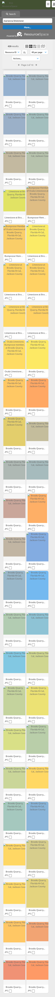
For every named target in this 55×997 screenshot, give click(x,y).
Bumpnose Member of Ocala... (20, 256)
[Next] (36, 64)
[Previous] (19, 64)
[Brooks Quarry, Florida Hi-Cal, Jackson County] (14, 85)
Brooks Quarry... (14, 102)
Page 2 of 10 (27, 64)
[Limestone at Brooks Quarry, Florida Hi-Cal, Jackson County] (14, 200)
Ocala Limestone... (14, 371)
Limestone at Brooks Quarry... (20, 217)
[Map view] (43, 46)
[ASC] (24, 52)
